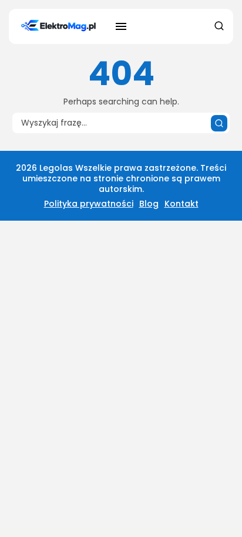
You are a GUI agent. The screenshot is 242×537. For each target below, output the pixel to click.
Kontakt (181, 204)
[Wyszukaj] (219, 123)
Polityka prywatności (88, 204)
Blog (149, 204)
